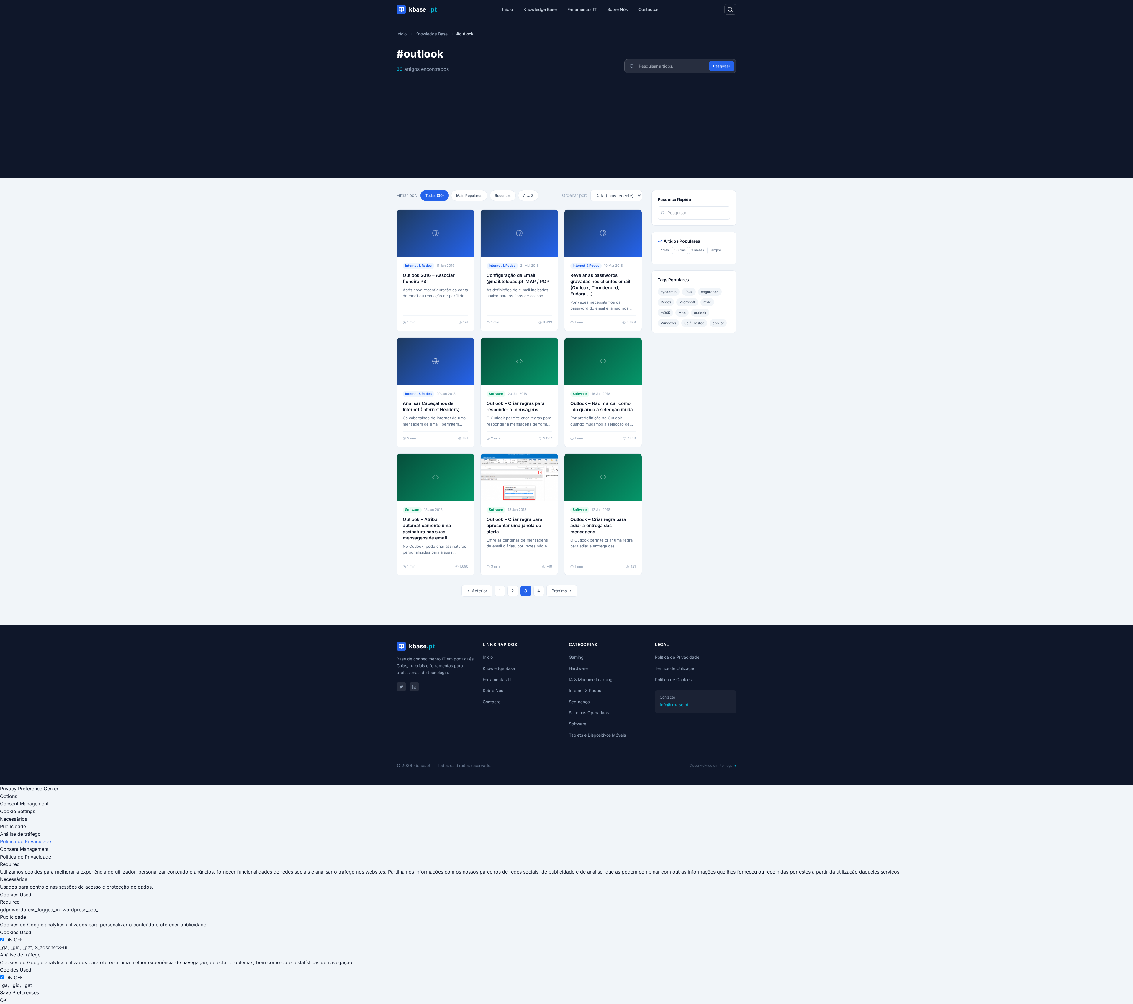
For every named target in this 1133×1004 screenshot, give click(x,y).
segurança (710, 292)
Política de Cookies (673, 679)
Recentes (503, 195)
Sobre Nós (617, 9)
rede (707, 302)
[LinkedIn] (414, 686)
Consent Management (24, 804)
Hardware (578, 668)
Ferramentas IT (582, 9)
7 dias (664, 250)
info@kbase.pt (674, 704)
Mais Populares (469, 195)
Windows (668, 323)
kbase (422, 9)
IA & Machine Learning (591, 679)
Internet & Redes (585, 690)
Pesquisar (721, 66)
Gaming (576, 657)
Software (577, 723)
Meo (682, 312)
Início (507, 9)
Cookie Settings (17, 811)
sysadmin (669, 292)
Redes (666, 302)
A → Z (528, 195)
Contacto (491, 701)
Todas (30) (434, 195)
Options (8, 796)
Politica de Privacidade (25, 841)
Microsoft (687, 302)
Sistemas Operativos (589, 712)
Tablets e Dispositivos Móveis (597, 735)
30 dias (680, 250)
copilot (718, 323)
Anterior (479, 590)
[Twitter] (401, 686)
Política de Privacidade (677, 657)
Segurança (579, 701)
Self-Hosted (694, 323)
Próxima (559, 590)
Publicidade (13, 826)
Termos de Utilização (675, 668)
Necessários (13, 819)
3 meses (697, 250)
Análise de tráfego (20, 834)
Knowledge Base (540, 9)
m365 (665, 312)
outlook (700, 312)
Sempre (715, 250)
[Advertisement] (566, 117)
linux (689, 292)
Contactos (648, 9)
